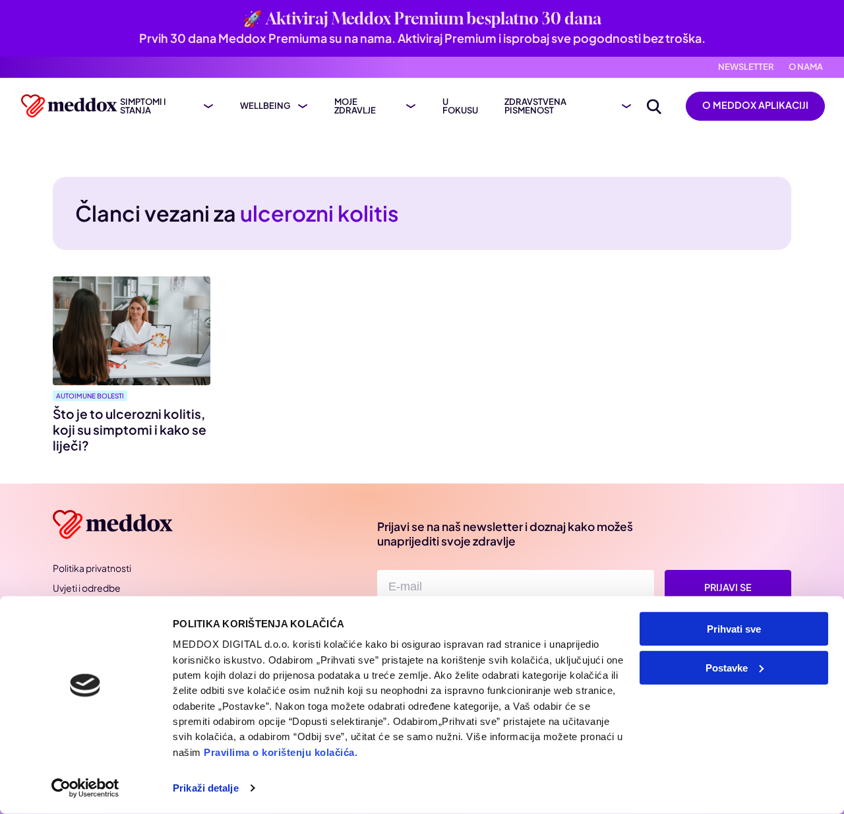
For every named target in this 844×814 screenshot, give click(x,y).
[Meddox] (115, 525)
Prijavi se (728, 587)
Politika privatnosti (92, 568)
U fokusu (460, 106)
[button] (654, 106)
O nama (806, 67)
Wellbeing (265, 106)
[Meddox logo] (70, 105)
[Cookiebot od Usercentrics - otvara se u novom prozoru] (85, 788)
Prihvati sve (734, 629)
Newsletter (746, 67)
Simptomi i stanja (143, 106)
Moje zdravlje (355, 106)
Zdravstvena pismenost (535, 106)
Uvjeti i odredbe (87, 587)
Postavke (727, 667)
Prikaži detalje (206, 788)
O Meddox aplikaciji (755, 105)
